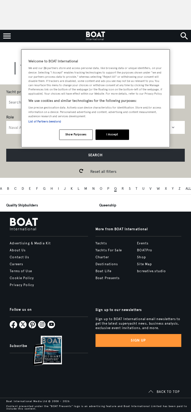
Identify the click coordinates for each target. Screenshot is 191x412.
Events (142, 243)
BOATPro (144, 250)
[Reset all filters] (81, 171)
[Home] (95, 36)
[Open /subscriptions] (43, 351)
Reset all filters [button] (103, 171)
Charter (102, 257)
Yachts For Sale (109, 250)
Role (10, 117)
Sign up (138, 340)
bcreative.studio (151, 271)
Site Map (144, 264)
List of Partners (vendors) (44, 121)
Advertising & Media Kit (30, 243)
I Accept (112, 134)
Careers (16, 264)
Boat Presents (108, 278)
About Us (18, 250)
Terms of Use (21, 271)
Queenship (107, 205)
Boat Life (103, 271)
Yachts (101, 243)
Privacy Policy (22, 285)
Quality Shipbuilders (22, 205)
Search (95, 155)
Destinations (107, 264)
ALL (188, 189)
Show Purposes (75, 134)
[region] (95, 98)
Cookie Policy (22, 278)
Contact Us (19, 257)
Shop (141, 257)
